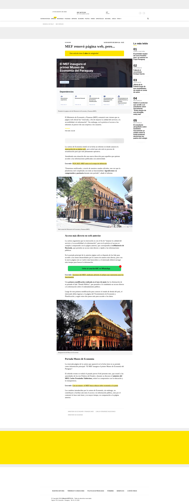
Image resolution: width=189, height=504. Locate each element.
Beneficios (120, 491)
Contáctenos (132, 491)
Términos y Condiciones (75, 491)
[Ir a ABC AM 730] (134, 18)
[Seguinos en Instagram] (136, 13)
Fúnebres (110, 491)
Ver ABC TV (86, 13)
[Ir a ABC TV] (128, 18)
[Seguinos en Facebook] (127, 13)
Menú (147, 13)
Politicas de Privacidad (95, 491)
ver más (106, 13)
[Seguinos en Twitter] (130, 13)
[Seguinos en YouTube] (133, 13)
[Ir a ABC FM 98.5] (142, 18)
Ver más (141, 55)
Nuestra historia (58, 491)
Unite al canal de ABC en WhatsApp (96, 268)
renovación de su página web (75, 149)
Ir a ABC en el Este (57, 14)
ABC (46, 13)
